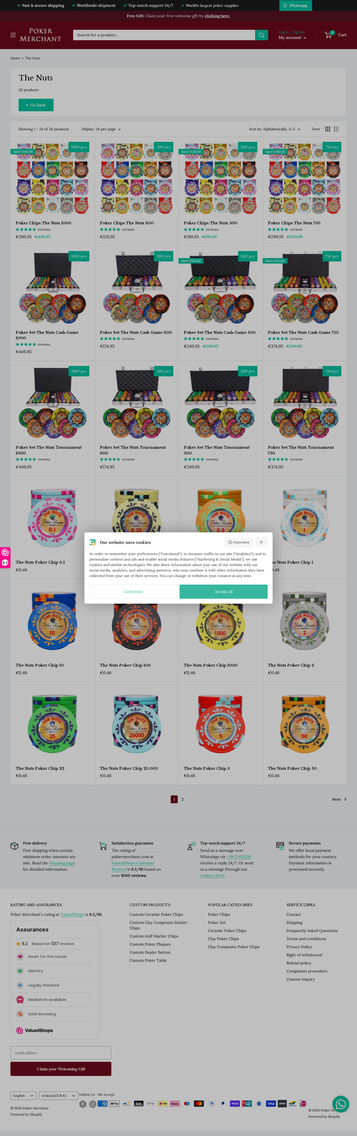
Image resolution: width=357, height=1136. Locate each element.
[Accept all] (261, 542)
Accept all (224, 591)
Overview (241, 542)
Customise (133, 591)
